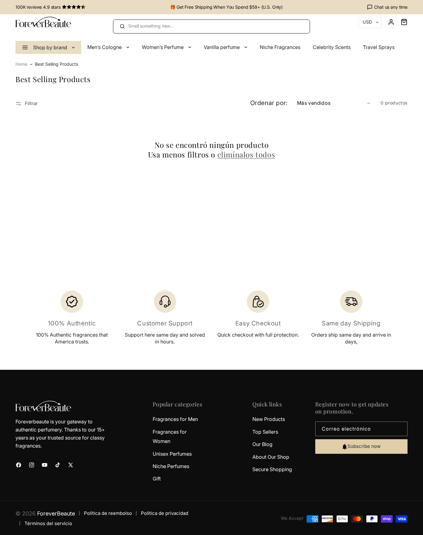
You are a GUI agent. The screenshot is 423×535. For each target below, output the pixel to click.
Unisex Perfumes (172, 454)
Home (21, 64)
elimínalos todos (246, 154)
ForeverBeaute (56, 513)
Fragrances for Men (175, 419)
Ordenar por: (269, 103)
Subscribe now (364, 446)
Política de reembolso (108, 513)
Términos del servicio (48, 523)
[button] (401, 22)
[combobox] (211, 26)
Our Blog (262, 444)
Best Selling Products (56, 64)
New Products (268, 419)
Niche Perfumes (171, 466)
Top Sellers (265, 432)
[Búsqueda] (122, 26)
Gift (157, 479)
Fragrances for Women (170, 436)
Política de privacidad (164, 513)
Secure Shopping (272, 469)
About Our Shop (270, 457)
